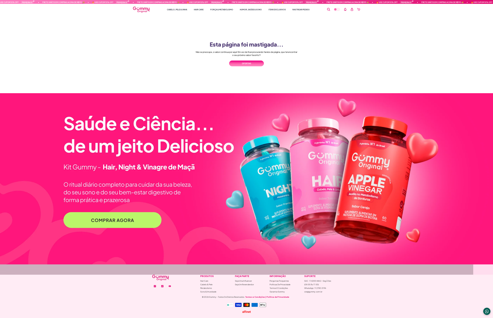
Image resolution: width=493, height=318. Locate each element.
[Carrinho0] (358, 9)
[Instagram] (155, 286)
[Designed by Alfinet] (246, 312)
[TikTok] (162, 286)
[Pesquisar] (328, 9)
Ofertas (246, 63)
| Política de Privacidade (277, 297)
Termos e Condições (255, 297)
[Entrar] (351, 9)
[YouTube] (170, 286)
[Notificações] (345, 9)
